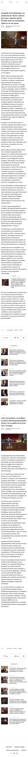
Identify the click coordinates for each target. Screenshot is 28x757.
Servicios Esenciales (14, 717)
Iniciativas (3, 10)
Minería (16, 330)
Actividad (13, 277)
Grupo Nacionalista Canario (13, 26)
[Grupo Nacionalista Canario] (14, 2)
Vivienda (20, 648)
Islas (10, 358)
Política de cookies (19, 747)
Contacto (23, 750)
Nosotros (11, 348)
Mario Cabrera (10, 330)
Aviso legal (9, 747)
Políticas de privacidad (12, 750)
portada (20, 330)
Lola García (9, 648)
